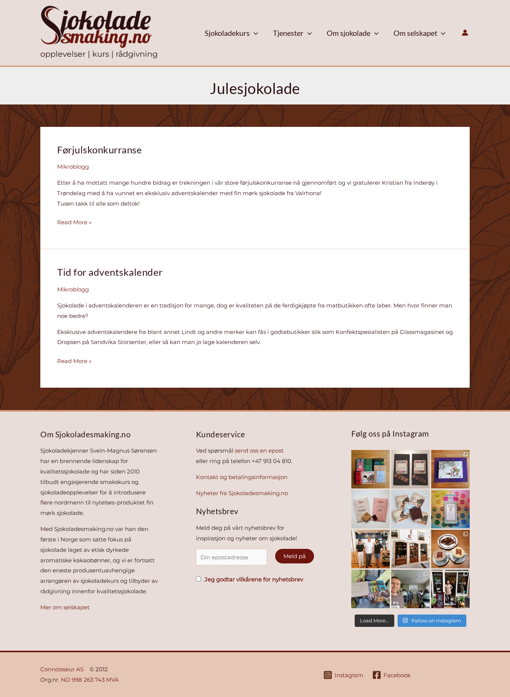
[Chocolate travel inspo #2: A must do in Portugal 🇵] (410, 549)
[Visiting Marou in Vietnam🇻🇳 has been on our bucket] (370, 589)
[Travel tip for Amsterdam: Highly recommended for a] (450, 589)
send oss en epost (259, 450)
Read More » (74, 222)
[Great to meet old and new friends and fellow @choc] (410, 589)
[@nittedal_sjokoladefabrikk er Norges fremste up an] (410, 509)
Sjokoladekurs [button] (227, 32)
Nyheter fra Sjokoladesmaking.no (242, 493)
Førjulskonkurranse (99, 150)
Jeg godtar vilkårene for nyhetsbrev (253, 579)
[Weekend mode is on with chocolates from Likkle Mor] (410, 469)
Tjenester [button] (288, 32)
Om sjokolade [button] (348, 32)
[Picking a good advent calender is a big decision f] (450, 469)
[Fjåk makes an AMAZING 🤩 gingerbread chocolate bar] (370, 509)
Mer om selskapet (65, 607)
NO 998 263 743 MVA (90, 679)
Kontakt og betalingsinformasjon (241, 477)
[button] (254, 33)
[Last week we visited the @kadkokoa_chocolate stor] (370, 549)
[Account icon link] (465, 32)
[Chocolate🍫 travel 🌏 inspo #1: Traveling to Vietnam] (450, 549)
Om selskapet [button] (415, 32)
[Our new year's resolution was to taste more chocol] (370, 469)
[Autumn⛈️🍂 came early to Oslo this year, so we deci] (450, 509)
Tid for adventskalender (110, 272)
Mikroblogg (73, 166)
